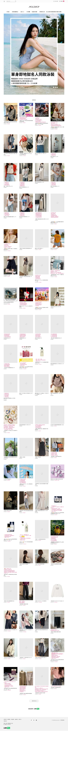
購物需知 (8, 719)
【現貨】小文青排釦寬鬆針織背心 (40, 539)
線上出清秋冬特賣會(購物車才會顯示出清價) (53, 11)
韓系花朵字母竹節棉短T (54, 248)
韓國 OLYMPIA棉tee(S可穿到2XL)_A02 (25, 393)
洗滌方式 (19, 719)
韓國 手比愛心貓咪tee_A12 (55, 186)
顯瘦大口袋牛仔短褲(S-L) (39, 248)
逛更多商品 (34, 700)
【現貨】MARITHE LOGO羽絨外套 (40, 600)
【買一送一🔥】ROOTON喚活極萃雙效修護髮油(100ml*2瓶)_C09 (10, 539)
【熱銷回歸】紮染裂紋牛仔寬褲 (40, 692)
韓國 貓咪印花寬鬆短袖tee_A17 (24, 216)
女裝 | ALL (22, 11)
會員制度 (16, 719)
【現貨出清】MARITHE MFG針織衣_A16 (10, 629)
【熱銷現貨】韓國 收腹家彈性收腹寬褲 (25, 693)
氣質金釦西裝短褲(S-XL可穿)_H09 (24, 424)
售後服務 (12, 719)
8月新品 (8, 11)
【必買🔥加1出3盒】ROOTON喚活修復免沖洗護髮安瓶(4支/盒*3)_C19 (57, 513)
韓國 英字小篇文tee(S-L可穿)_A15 (40, 153)
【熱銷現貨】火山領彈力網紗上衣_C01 (25, 657)
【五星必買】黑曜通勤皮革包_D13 (9, 367)
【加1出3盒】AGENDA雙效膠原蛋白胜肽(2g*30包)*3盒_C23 (10, 689)
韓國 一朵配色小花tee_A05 (8, 186)
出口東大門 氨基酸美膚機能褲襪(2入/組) (57, 420)
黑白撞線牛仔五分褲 (7, 275)
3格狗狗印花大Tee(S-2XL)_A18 (56, 306)
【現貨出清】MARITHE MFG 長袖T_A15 (57, 600)
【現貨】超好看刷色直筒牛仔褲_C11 (41, 657)
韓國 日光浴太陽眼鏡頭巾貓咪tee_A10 (10, 216)
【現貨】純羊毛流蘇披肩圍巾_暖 (9, 600)
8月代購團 (28, 11)
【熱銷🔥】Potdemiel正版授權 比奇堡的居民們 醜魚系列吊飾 (41, 308)
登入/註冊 (56, 1)
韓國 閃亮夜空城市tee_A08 (39, 182)
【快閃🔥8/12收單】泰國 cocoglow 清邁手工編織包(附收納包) (57, 127)
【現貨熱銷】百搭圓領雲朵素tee (56, 687)
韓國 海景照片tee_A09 (54, 156)
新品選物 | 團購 (34, 11)
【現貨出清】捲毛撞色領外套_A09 (9, 657)
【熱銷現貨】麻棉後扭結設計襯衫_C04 (25, 276)
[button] (33, 93)
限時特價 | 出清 (42, 11)
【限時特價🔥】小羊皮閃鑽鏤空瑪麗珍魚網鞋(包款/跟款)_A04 (57, 222)
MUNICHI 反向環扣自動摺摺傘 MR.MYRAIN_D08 (9, 302)
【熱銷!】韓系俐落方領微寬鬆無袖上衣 (25, 248)
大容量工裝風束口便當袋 (8, 510)
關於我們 (5, 719)
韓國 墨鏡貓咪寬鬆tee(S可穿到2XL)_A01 (57, 363)
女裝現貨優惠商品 (15, 11)
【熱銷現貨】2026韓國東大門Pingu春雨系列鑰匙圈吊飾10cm (57, 542)
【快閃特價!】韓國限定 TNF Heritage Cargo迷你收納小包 (25, 154)
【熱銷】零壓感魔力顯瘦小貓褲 (56, 631)
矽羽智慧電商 (62, 720)
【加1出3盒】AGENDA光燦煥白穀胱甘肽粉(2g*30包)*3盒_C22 (57, 660)
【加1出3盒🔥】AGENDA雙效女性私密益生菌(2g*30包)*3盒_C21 (26, 367)
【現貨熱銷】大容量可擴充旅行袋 (56, 456)
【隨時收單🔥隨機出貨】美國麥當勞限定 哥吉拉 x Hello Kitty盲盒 (41, 124)
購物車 (62, 1)
